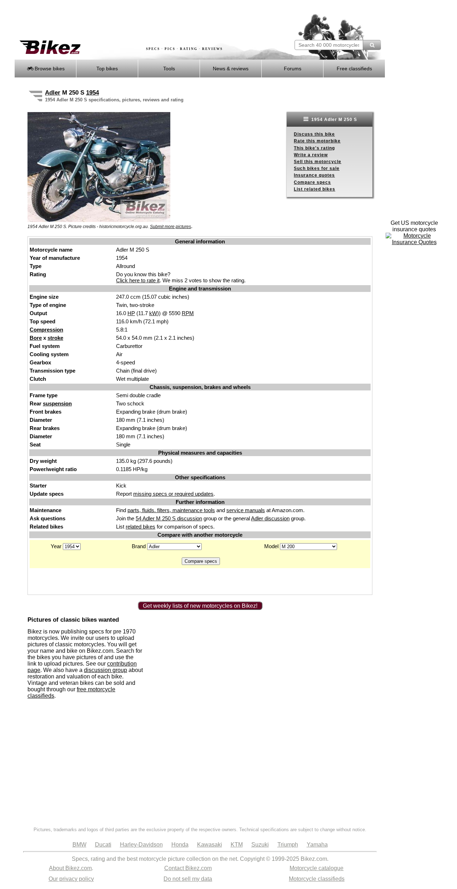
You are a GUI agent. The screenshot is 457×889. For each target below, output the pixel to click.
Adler (52, 92)
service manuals (245, 510)
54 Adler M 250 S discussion (169, 518)
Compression (46, 330)
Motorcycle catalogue (316, 868)
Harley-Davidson (141, 845)
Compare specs (312, 182)
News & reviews (230, 68)
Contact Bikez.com (188, 868)
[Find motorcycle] (372, 45)
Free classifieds (354, 68)
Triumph (287, 845)
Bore (36, 338)
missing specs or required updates (173, 494)
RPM (188, 313)
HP (131, 313)
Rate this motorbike (317, 140)
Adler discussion (270, 518)
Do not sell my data (188, 879)
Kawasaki (209, 845)
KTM (237, 845)
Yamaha (317, 845)
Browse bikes (49, 68)
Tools (169, 68)
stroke (55, 338)
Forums (292, 68)
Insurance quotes (314, 175)
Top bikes (107, 68)
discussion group (105, 670)
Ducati (103, 845)
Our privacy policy (71, 879)
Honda (180, 845)
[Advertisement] (144, 20)
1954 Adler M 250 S (333, 119)
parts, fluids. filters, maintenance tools (171, 510)
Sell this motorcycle (317, 161)
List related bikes (314, 189)
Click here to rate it (138, 280)
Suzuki (260, 845)
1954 (92, 92)
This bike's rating (314, 148)
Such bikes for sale (317, 168)
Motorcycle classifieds (317, 879)
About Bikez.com (70, 868)
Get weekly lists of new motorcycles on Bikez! (200, 606)
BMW (79, 845)
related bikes (140, 527)
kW (153, 313)
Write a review (311, 154)
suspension (57, 403)
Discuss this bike (314, 134)
